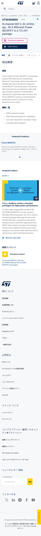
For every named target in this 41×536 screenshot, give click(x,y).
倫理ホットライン (8, 446)
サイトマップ (6, 419)
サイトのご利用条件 (12, 524)
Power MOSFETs (9, 143)
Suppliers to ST (8, 331)
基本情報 (5, 298)
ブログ (4, 338)
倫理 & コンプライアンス (10, 440)
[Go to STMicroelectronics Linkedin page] (13, 500)
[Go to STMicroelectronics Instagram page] (20, 500)
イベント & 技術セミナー (10, 388)
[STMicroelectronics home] (21, 3)
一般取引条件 (6, 344)
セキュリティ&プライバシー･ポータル (15, 459)
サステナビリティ (8, 311)
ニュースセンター (8, 382)
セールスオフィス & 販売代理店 (13, 368)
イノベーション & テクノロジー (13, 318)
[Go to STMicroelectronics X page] (7, 500)
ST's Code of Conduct (10, 453)
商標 (32, 524)
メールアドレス (7, 477)
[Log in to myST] (38, 3)
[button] (2, 3)
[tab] (3, 55)
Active (23, 19)
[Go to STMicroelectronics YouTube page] (33, 500)
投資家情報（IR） (8, 305)
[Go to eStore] (34, 3)
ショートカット (7, 412)
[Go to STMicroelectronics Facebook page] (27, 500)
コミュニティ (6, 375)
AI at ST (5, 395)
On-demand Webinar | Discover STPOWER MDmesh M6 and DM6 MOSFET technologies (14, 262)
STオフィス (6, 362)
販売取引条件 (24, 524)
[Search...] (4, 8)
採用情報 (5, 325)
